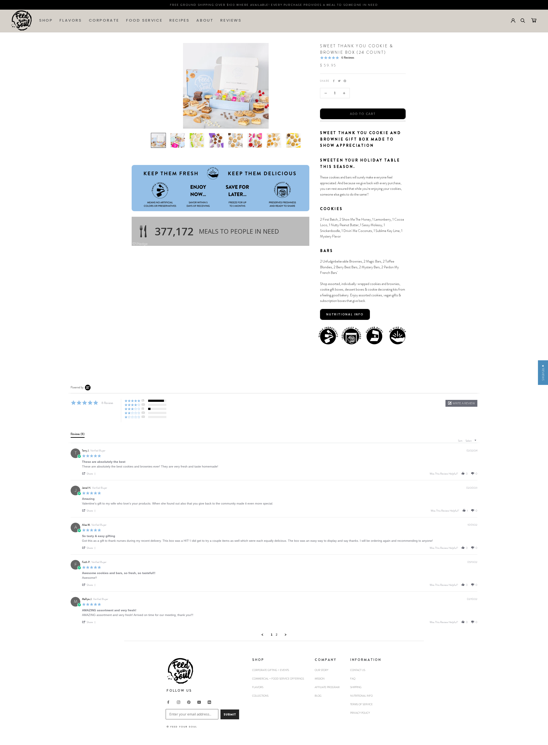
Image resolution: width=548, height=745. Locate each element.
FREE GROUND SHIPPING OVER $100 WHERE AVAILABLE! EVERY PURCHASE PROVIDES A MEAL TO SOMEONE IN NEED (274, 5)
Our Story (321, 670)
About (204, 20)
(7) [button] (143, 400)
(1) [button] (143, 408)
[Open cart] (533, 20)
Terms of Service (361, 704)
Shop (46, 20)
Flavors (71, 20)
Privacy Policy (360, 713)
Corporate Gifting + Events (270, 670)
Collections (260, 696)
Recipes (179, 20)
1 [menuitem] (272, 634)
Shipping (356, 687)
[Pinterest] (345, 81)
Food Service (144, 20)
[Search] (523, 20)
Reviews (230, 20)
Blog (318, 696)
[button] (461, 403)
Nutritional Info (361, 696)
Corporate (104, 20)
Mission (320, 679)
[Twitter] (339, 81)
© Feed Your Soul (182, 726)
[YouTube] (199, 702)
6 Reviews (347, 57)
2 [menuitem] (276, 634)
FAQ (352, 679)
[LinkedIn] (209, 702)
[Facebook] (333, 81)
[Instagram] (178, 702)
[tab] (78, 435)
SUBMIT (230, 714)
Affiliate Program (327, 687)
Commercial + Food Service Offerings (278, 679)
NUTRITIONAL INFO (345, 314)
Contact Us (357, 670)
